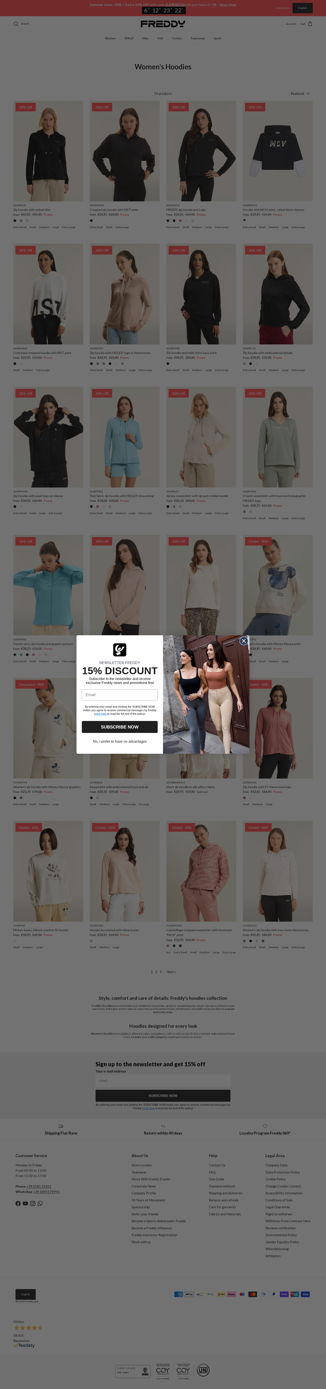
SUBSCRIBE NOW (120, 727)
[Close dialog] (244, 641)
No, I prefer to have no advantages (120, 741)
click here (101, 713)
